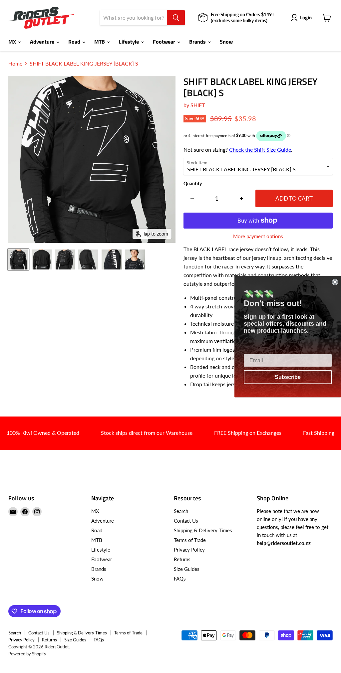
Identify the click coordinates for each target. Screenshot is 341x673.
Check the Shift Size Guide (260, 149)
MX (12, 42)
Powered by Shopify (27, 653)
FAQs (180, 579)
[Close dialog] (335, 281)
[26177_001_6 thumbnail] (135, 259)
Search (181, 511)
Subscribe (288, 377)
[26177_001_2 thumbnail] (41, 259)
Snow (226, 42)
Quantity (192, 183)
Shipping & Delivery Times (203, 530)
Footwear (164, 42)
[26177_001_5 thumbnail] (111, 259)
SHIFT (197, 105)
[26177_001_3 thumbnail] (65, 259)
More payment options (258, 236)
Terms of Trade (190, 540)
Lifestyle (129, 42)
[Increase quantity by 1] (241, 199)
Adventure (43, 42)
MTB (100, 42)
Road (75, 42)
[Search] (176, 17)
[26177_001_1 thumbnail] (18, 259)
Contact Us (186, 521)
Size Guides (186, 569)
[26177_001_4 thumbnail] (88, 259)
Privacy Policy (189, 550)
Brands (198, 42)
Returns (182, 559)
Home (15, 64)
